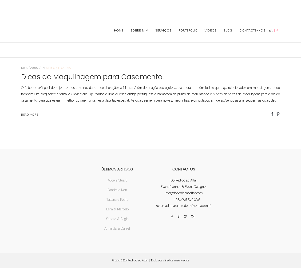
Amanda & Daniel (117, 228)
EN (271, 30)
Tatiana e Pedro (117, 199)
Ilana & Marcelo (117, 209)
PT (278, 30)
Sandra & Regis (117, 219)
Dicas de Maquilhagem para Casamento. (92, 77)
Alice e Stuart (117, 180)
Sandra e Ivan (117, 190)
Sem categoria (58, 68)
